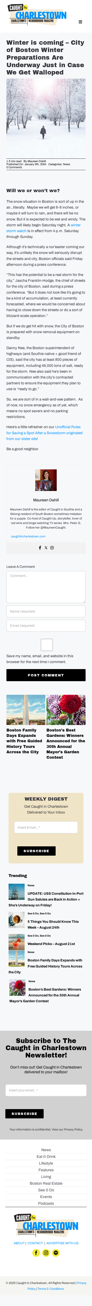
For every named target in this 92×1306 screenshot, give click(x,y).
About (19, 1243)
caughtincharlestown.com (28, 536)
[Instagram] (52, 548)
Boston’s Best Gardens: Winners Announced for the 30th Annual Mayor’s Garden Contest (66, 710)
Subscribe (36, 851)
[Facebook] (40, 548)
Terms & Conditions (50, 1288)
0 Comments (14, 167)
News (66, 164)
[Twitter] (46, 548)
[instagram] (46, 1253)
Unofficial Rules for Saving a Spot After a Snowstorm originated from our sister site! (44, 433)
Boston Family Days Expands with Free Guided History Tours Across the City (26, 710)
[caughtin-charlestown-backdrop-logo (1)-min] (36, 6)
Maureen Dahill (37, 161)
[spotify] (56, 1253)
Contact (35, 1243)
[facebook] (36, 1253)
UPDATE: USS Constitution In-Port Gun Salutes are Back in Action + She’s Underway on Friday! (46, 899)
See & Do (33, 913)
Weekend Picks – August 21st (51, 944)
